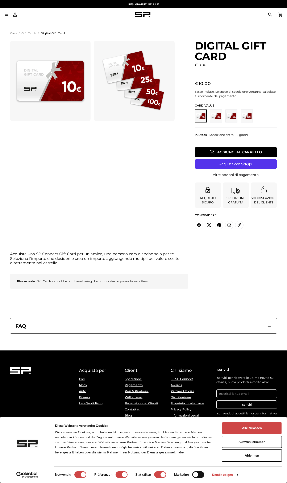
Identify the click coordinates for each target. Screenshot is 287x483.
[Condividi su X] (209, 225)
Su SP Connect (182, 379)
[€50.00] (231, 115)
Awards (176, 385)
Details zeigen (222, 474)
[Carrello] (280, 14)
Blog (128, 415)
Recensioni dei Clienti (141, 403)
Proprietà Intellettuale (187, 403)
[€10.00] (201, 115)
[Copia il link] (239, 225)
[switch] (122, 474)
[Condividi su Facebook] (199, 225)
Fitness (84, 397)
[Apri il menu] (7, 14)
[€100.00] (247, 115)
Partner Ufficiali (182, 391)
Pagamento (134, 385)
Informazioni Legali (185, 415)
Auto (82, 391)
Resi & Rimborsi (137, 391)
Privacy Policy (181, 409)
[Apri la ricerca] (270, 14)
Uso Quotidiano (91, 403)
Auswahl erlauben (251, 442)
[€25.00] (216, 115)
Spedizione (133, 379)
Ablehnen (252, 455)
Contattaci (133, 409)
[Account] (15, 14)
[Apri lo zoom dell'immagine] (50, 81)
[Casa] (142, 14)
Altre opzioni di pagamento (236, 175)
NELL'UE (143, 4)
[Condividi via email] (229, 225)
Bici (82, 379)
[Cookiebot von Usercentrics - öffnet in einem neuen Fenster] (27, 475)
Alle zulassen (252, 428)
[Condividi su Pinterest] (219, 225)
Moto (83, 385)
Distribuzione (181, 397)
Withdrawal (133, 397)
